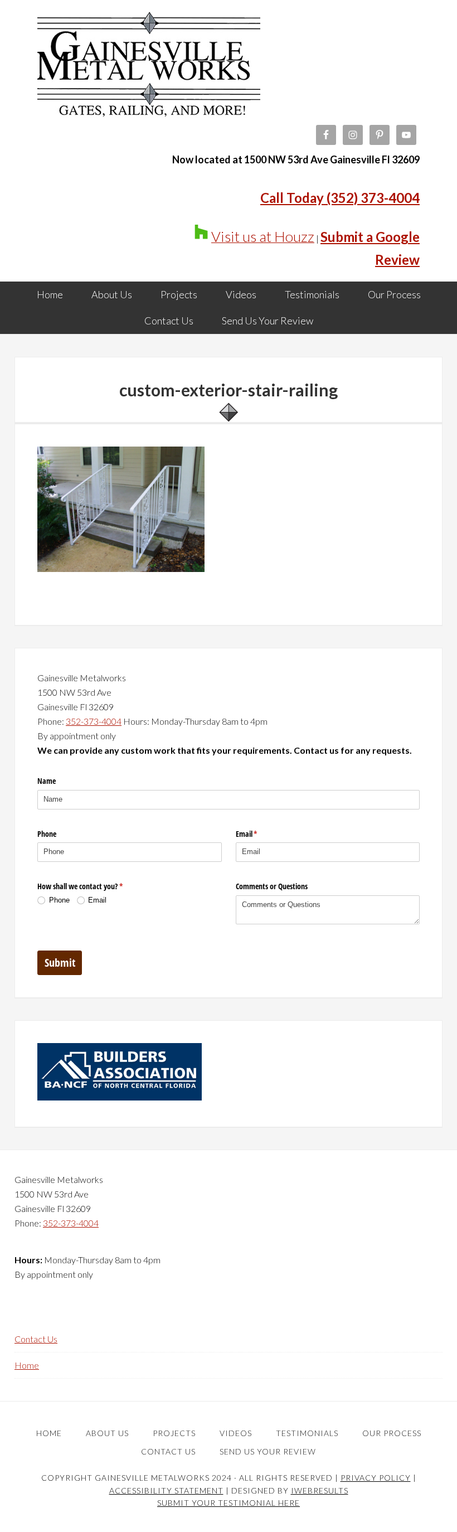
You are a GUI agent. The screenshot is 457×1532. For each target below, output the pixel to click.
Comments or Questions (272, 886)
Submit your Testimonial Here (228, 1502)
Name (46, 780)
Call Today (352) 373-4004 (340, 198)
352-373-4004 (93, 721)
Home (26, 1365)
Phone (46, 833)
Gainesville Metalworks (148, 67)
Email (260, 833)
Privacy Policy (376, 1477)
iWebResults (319, 1490)
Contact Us (35, 1339)
